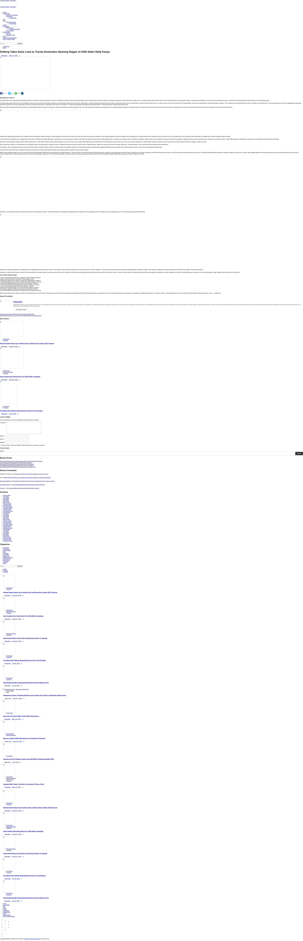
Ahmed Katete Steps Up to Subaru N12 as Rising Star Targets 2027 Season (27, 343)
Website (2, 442)
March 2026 (6, 502)
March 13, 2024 (16, 787)
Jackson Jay (8, 698)
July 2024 (6, 531)
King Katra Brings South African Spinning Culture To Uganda (17, 464)
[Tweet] (11, 93)
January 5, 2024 (17, 698)
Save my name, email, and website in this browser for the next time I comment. (23, 445)
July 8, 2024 (15, 762)
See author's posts (21, 309)
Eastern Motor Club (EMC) (7, 9)
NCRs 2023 (12, 23)
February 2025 (7, 521)
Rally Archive (10, 38)
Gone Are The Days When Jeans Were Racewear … (21, 716)
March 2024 (6, 536)
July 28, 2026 (13, 414)
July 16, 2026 (16, 685)
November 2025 (7, 508)
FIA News (6, 553)
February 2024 (7, 538)
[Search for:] (8, 43)
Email (2, 439)
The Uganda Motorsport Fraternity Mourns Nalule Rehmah (28, 484)
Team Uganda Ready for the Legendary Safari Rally (17, 314)
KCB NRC (6, 554)
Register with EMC (14, 29)
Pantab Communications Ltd (32, 939)
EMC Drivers (9, 28)
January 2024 (7, 539)
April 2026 (6, 501)
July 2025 (6, 514)
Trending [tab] (5, 572)
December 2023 (7, 541)
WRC (4, 48)
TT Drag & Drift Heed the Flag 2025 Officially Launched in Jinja (30, 474)
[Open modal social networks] (22, 93)
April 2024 (6, 535)
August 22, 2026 (13, 346)
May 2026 (6, 499)
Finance (2, 488)
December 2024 (7, 524)
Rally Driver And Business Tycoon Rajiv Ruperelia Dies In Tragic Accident (33, 481)
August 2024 (6, 529)
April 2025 (6, 518)
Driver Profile (10, 30)
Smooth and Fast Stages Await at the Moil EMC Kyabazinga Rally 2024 (28, 759)
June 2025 (6, 515)
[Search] (0, 42)
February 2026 (7, 504)
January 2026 (7, 505)
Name (2, 436)
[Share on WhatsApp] (17, 93)
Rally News (6, 560)
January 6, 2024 (17, 741)
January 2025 (7, 522)
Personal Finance (5, 484)
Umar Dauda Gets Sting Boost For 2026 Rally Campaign (20, 376)
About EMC (6, 13)
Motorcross (6, 556)
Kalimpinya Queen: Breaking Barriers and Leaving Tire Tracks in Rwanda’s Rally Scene (34, 695)
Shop (4, 36)
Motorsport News (8, 372)
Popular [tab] (5, 570)
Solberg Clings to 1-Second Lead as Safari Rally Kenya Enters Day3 (20, 315)
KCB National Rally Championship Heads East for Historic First (17, 467)
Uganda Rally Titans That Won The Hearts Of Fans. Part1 (23, 784)
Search (2, 451)
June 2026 (6, 498)
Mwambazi (4, 55)
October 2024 (7, 526)
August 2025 (6, 512)
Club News (9, 16)
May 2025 (6, 516)
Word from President (12, 15)
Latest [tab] (5, 569)
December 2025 (7, 506)
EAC (4, 552)
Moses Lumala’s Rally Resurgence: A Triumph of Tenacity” (24, 738)
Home (5, 12)
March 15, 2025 (16, 719)
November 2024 (7, 525)
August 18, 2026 (13, 379)
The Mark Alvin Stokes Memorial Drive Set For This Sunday (21, 411)
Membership (6, 32)
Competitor (6, 26)
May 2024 (6, 533)
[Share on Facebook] (3, 93)
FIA (4, 19)
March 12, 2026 (13, 55)
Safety (5, 25)
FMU (4, 20)
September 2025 (7, 511)
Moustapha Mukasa (5, 481)
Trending (12, 18)
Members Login (10, 35)
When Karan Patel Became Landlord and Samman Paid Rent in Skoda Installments (27, 477)
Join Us (8, 33)
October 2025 (7, 509)
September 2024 (7, 528)
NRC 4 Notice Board (9, 39)
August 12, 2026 (16, 641)
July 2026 (6, 497)
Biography (6, 547)
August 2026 (6, 495)
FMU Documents (11, 22)
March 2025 (6, 519)
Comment (3, 422)
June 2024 (6, 532)
